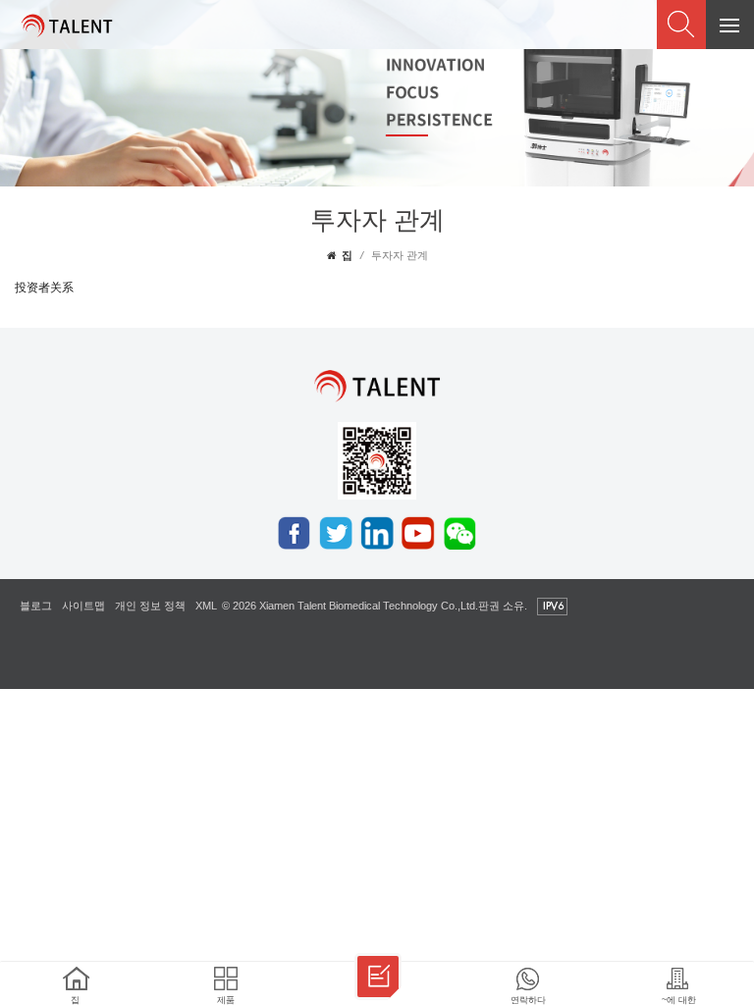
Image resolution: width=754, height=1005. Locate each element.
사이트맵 (83, 605)
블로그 (36, 605)
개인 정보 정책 (150, 605)
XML (206, 605)
